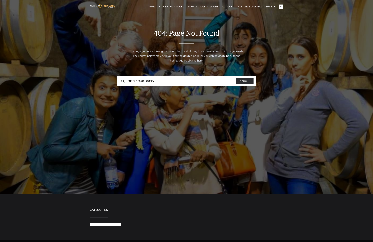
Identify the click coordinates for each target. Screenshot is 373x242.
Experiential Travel (222, 6)
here (200, 60)
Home (151, 6)
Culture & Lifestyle (250, 6)
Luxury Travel (197, 6)
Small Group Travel (171, 6)
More (269, 6)
